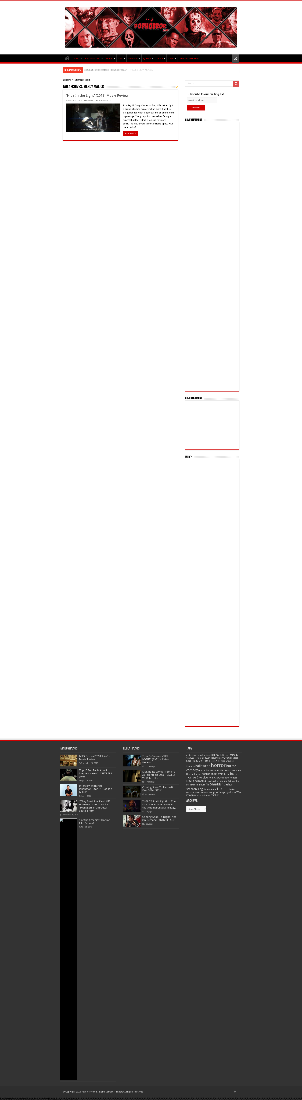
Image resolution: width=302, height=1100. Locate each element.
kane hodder (231, 778)
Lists (120, 58)
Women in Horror (202, 795)
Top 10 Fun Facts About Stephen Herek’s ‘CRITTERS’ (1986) (95, 773)
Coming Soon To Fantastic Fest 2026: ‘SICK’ (105, 69)
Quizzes (147, 58)
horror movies (232, 770)
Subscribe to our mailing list (205, 94)
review (198, 780)
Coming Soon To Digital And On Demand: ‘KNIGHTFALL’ (159, 818)
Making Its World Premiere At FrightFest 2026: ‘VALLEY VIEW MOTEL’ (158, 775)
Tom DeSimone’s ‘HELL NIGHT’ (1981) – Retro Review (156, 759)
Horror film (203, 770)
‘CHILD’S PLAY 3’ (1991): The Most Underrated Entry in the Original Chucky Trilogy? (159, 804)
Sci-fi (188, 785)
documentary (217, 758)
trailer (232, 789)
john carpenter (216, 777)
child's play (224, 755)
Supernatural (209, 789)
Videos (109, 58)
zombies (215, 795)
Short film (204, 784)
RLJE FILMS (207, 781)
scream (195, 785)
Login (171, 58)
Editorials (133, 58)
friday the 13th (200, 760)
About (160, 58)
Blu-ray (215, 755)
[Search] (236, 84)
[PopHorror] (151, 27)
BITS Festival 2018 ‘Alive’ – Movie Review (94, 758)
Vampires (213, 792)
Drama (227, 757)
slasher (228, 784)
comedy (234, 755)
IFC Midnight (223, 774)
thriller (223, 788)
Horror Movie (216, 770)
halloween (202, 766)
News (77, 58)
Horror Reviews (92, 58)
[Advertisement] (212, 256)
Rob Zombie (233, 781)
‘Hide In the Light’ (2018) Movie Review (97, 95)
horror (218, 765)
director (206, 757)
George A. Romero (217, 761)
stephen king (194, 789)
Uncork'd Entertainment (197, 792)
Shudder (216, 784)
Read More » (130, 133)
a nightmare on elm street (198, 755)
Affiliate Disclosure (189, 58)
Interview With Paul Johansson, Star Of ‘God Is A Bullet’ (95, 789)
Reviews (89, 100)
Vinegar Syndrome (227, 792)
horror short (209, 774)
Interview (202, 777)
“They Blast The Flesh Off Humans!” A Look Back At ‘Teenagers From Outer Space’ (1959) (94, 806)
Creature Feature (193, 758)
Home (68, 80)
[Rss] (235, 1092)
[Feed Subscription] (177, 87)
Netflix (190, 780)
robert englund (220, 781)
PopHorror (67, 58)
